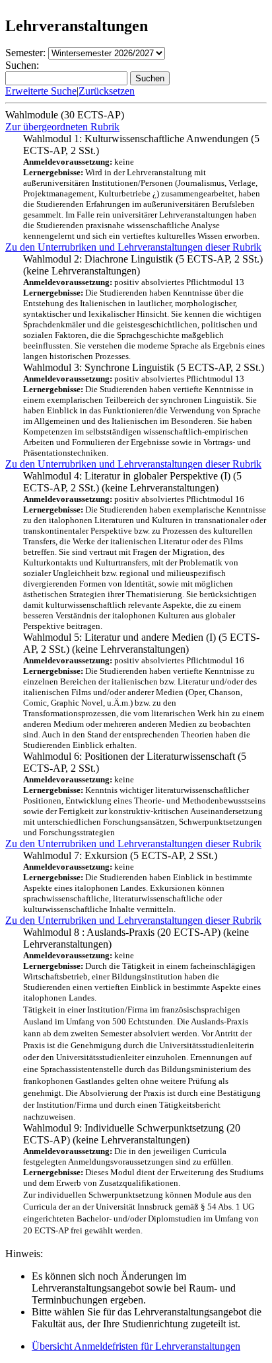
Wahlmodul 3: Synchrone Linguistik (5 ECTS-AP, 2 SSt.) (143, 410)
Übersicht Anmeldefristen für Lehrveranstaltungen (136, 1346)
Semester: (25, 52)
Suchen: (22, 65)
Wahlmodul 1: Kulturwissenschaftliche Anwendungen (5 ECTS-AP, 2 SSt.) (141, 187)
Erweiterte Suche (41, 91)
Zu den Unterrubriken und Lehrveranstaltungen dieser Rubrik (133, 247)
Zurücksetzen (107, 91)
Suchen (149, 78)
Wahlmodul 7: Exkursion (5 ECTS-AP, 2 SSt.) (137, 882)
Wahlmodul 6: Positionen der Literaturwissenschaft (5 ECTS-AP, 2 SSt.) (144, 794)
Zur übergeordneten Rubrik (62, 126)
